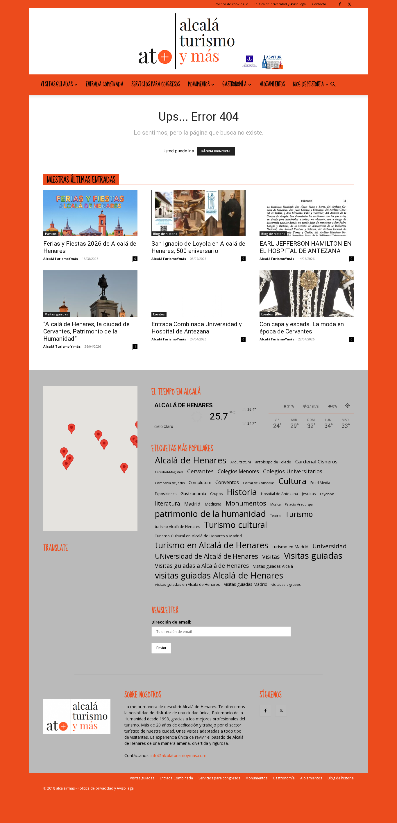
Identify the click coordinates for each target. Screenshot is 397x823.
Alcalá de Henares (190, 460)
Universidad (329, 546)
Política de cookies (229, 4)
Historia (242, 492)
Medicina (213, 504)
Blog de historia (308, 85)
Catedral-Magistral (169, 472)
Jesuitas (309, 493)
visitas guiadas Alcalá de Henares (219, 575)
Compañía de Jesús (170, 483)
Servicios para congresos (155, 85)
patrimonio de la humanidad (210, 513)
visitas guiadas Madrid (245, 584)
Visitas (271, 557)
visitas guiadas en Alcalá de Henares (187, 584)
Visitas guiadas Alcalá (273, 566)
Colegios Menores (238, 471)
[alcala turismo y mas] (198, 41)
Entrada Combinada (104, 85)
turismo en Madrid (290, 546)
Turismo (299, 514)
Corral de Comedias (258, 483)
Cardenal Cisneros (316, 461)
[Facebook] (339, 4)
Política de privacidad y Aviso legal (280, 4)
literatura (167, 504)
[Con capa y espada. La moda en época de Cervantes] (307, 293)
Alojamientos (272, 85)
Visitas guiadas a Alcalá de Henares (202, 566)
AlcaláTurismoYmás (60, 258)
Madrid (192, 504)
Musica (275, 504)
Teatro (275, 515)
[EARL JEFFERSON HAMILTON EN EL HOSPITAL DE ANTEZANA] (307, 213)
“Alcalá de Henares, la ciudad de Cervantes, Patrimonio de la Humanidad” (86, 331)
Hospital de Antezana (279, 493)
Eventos (51, 234)
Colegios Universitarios (292, 471)
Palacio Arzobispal (299, 504)
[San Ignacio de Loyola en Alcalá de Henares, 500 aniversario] (198, 213)
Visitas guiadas (57, 85)
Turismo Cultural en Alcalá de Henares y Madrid (198, 535)
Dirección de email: (171, 622)
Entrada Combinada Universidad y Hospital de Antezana (196, 328)
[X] (349, 4)
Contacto (319, 4)
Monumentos (199, 85)
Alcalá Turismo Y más (62, 346)
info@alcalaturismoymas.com (178, 755)
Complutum (200, 482)
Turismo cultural (235, 525)
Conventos (227, 482)
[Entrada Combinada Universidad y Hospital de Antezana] (198, 293)
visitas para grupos (286, 584)
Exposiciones (165, 493)
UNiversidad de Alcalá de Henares (206, 556)
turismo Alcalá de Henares (177, 526)
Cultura (292, 481)
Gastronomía (234, 85)
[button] (333, 85)
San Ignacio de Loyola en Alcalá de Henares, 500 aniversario (198, 247)
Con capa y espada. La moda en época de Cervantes (302, 328)
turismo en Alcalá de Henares (211, 545)
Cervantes (200, 471)
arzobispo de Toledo (273, 462)
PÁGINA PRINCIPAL (215, 151)
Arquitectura (240, 462)
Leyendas (327, 494)
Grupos (216, 493)
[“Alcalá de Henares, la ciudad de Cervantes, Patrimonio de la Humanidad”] (90, 293)
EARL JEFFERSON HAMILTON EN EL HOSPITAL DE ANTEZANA (306, 247)
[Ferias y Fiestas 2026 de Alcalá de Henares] (90, 213)
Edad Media (320, 482)
